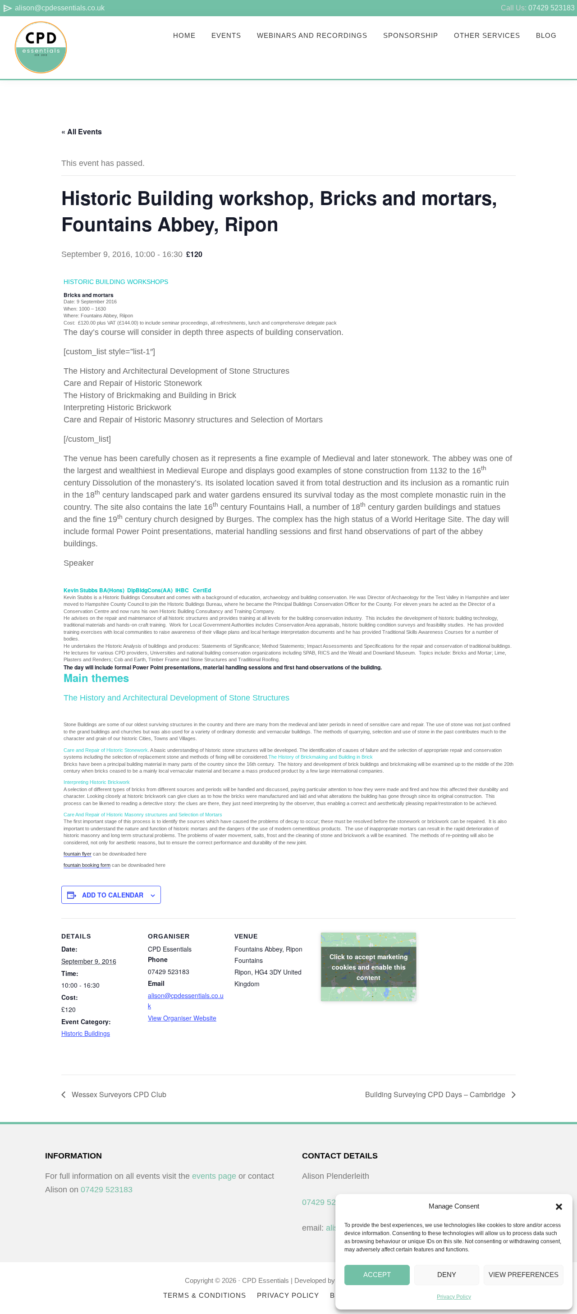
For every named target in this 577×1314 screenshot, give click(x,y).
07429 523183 (551, 8)
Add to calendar (112, 894)
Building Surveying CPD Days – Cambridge (436, 1094)
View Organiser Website (182, 1017)
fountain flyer (78, 853)
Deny (446, 1274)
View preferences (524, 1274)
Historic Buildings (85, 1033)
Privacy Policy (454, 1297)
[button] (558, 1206)
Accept (377, 1274)
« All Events (81, 131)
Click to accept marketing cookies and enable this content (369, 967)
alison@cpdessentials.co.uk (53, 8)
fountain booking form (87, 865)
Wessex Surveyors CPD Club (118, 1094)
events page (214, 1176)
